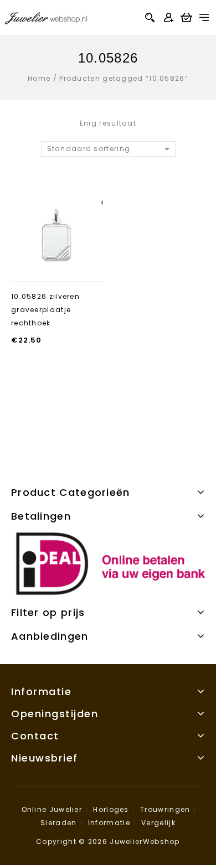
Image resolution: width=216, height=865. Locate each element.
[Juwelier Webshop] (46, 17)
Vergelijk (158, 822)
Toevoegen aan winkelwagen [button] (57, 265)
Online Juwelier (52, 809)
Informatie (109, 822)
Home (39, 78)
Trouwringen (165, 809)
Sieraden (58, 822)
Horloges (110, 809)
